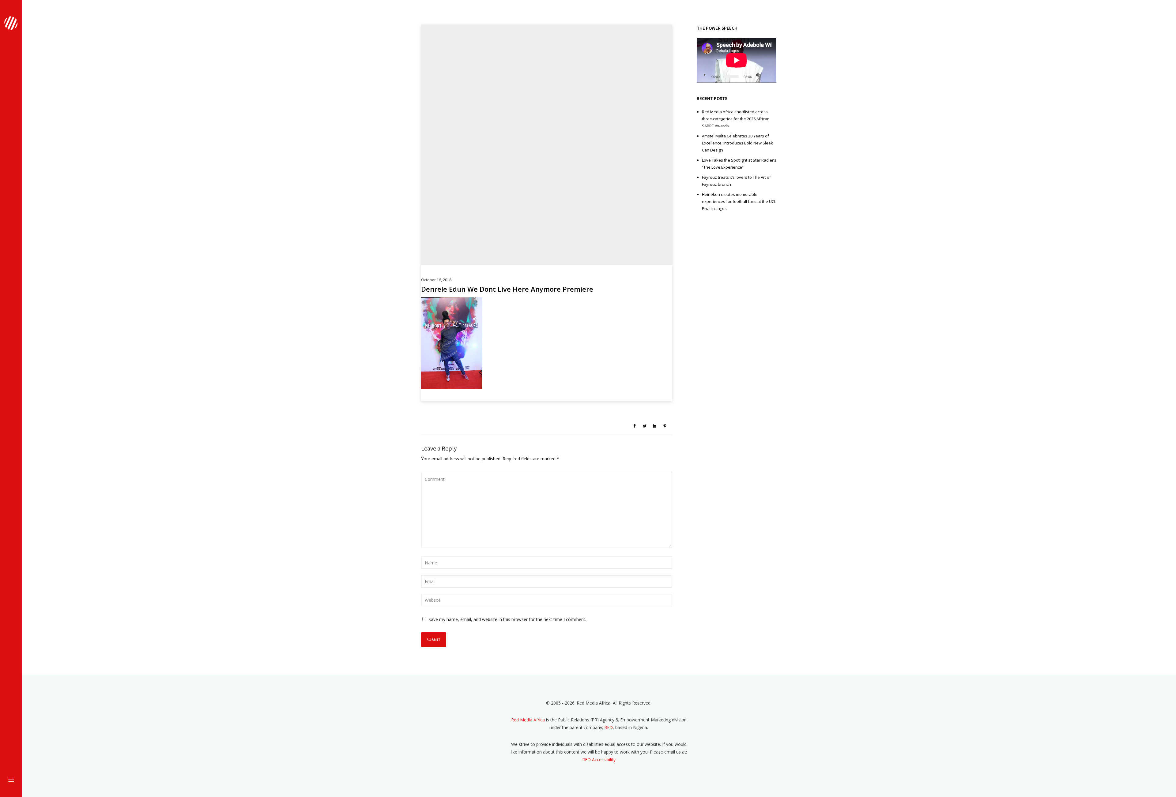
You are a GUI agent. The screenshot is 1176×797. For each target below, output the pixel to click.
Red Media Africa (528, 720)
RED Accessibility (599, 759)
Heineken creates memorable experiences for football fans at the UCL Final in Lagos (739, 201)
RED (608, 727)
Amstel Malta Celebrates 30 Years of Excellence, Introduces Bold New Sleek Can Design (737, 143)
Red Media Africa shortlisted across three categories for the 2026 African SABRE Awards (736, 119)
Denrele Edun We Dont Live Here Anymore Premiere (507, 289)
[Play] (704, 75)
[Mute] (758, 75)
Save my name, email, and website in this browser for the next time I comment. (507, 619)
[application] (736, 60)
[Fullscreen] (768, 75)
